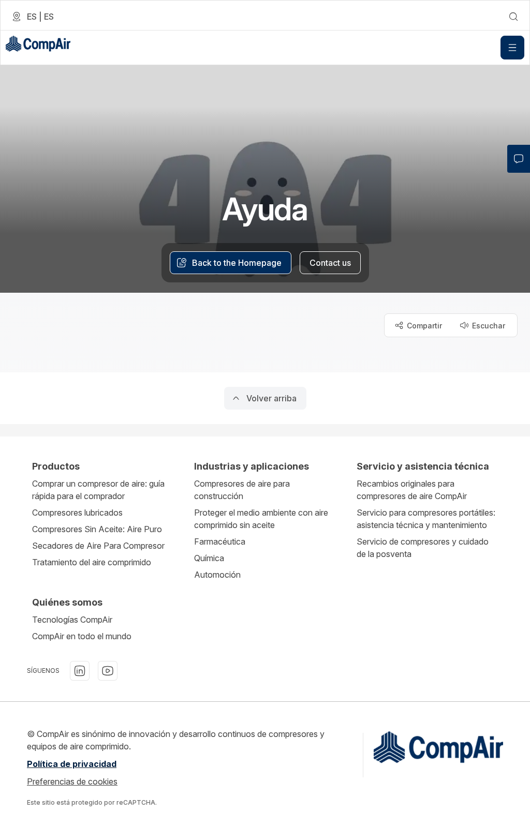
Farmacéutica (219, 541)
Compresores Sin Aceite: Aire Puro (97, 529)
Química (209, 558)
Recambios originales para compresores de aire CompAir (412, 489)
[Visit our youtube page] (107, 671)
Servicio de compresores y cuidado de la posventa (423, 547)
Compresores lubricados (77, 512)
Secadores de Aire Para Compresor (98, 545)
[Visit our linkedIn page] (80, 671)
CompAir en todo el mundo (81, 636)
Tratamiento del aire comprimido (91, 562)
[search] (513, 16)
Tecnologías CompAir (72, 619)
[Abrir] (512, 47)
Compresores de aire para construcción (242, 489)
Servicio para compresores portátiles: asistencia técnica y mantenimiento (426, 518)
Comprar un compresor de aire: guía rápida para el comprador (98, 489)
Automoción (217, 574)
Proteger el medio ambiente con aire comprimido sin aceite (261, 518)
